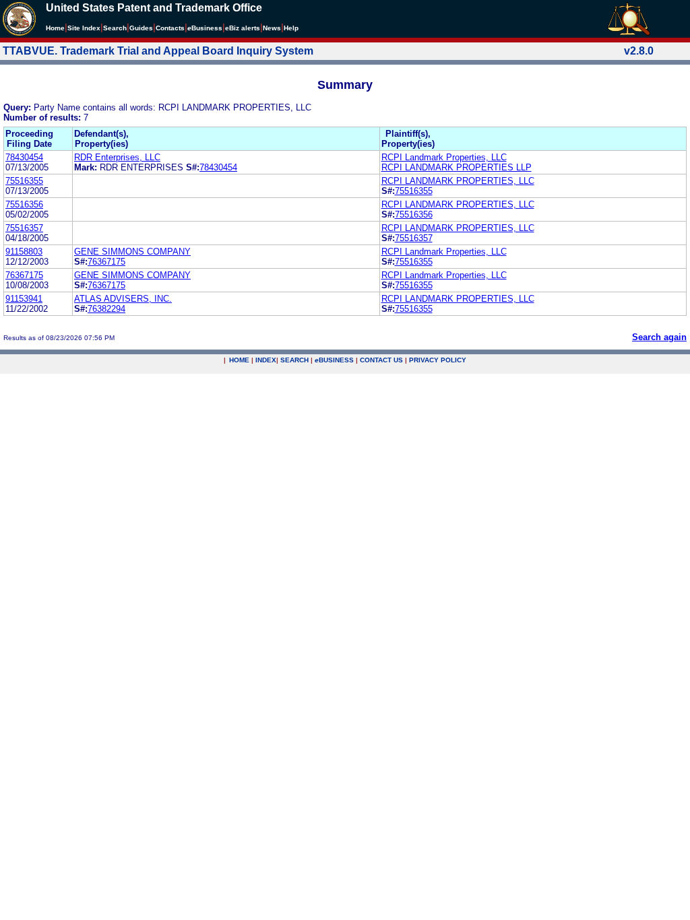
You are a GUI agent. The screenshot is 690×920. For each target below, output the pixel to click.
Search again (659, 337)
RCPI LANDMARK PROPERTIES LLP (456, 167)
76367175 (106, 262)
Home (55, 28)
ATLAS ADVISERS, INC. (123, 299)
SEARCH (294, 360)
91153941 (23, 299)
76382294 (106, 309)
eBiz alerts (242, 28)
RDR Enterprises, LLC (117, 157)
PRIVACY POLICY (437, 360)
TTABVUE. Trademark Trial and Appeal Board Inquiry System (158, 51)
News (272, 28)
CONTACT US (381, 360)
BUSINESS (334, 360)
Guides (141, 28)
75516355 (24, 181)
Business (204, 28)
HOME (239, 360)
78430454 (24, 157)
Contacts (170, 28)
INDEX (265, 360)
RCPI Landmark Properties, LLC (444, 157)
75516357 (24, 228)
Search (115, 28)
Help (291, 28)
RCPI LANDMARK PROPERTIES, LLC (457, 181)
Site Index (83, 28)
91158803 (23, 252)
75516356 (24, 204)
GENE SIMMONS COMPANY (132, 252)
